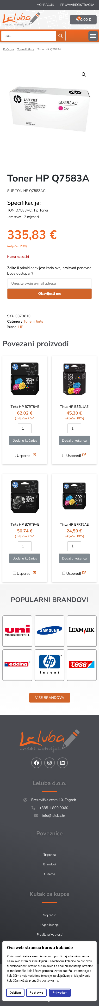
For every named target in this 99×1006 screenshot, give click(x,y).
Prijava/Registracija (77, 5)
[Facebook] (36, 762)
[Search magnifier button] (60, 36)
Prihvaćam (60, 992)
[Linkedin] (62, 762)
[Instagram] (49, 762)
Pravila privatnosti (49, 934)
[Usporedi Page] (34, 455)
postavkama (50, 980)
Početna (8, 49)
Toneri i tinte (25, 49)
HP (20, 327)
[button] (93, 36)
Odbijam (15, 992)
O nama (49, 874)
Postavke (36, 992)
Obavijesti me (49, 293)
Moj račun (45, 5)
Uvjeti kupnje (49, 925)
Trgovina (49, 855)
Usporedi (23, 456)
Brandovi (49, 864)
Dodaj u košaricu (24, 440)
